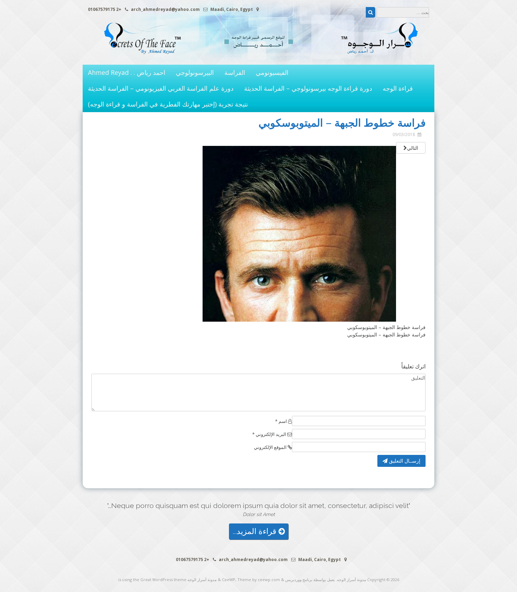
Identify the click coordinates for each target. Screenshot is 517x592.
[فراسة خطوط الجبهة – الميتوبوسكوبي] (299, 319)
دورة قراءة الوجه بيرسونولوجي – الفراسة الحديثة (308, 88)
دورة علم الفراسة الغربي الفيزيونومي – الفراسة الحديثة (161, 88)
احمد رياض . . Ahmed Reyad (126, 72)
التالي (412, 147)
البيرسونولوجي (195, 72)
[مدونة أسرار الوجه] (258, 57)
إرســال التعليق (404, 460)
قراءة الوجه (398, 88)
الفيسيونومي (272, 72)
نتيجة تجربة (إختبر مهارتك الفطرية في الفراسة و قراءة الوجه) (168, 104)
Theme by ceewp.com (258, 579)
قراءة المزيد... (255, 531)
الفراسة (234, 72)
